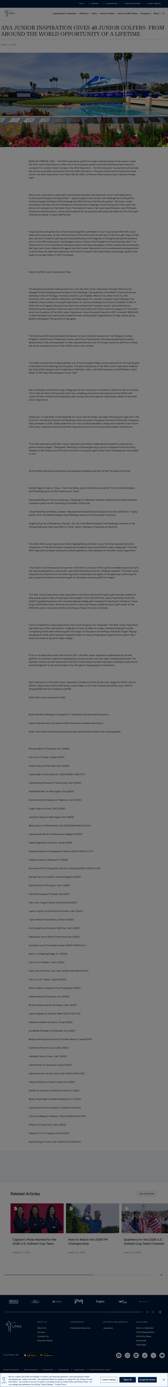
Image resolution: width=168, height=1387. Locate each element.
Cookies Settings (109, 1380)
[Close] (164, 1380)
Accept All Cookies (147, 1380)
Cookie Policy (60, 1384)
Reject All (128, 1380)
